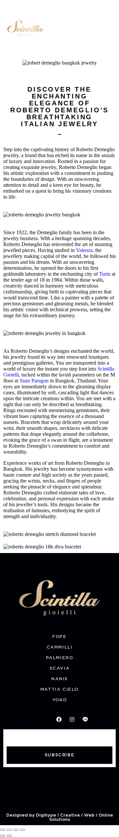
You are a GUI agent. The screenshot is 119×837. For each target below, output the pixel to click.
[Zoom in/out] (2, 830)
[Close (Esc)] (22, 830)
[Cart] (97, 28)
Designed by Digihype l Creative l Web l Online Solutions (59, 817)
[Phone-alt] (32, 719)
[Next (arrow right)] (9, 836)
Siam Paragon (34, 380)
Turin (105, 274)
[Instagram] (72, 719)
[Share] (16, 830)
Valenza (84, 250)
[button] (110, 8)
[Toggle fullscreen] (9, 830)
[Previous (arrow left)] (2, 836)
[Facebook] (58, 719)
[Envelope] (45, 719)
